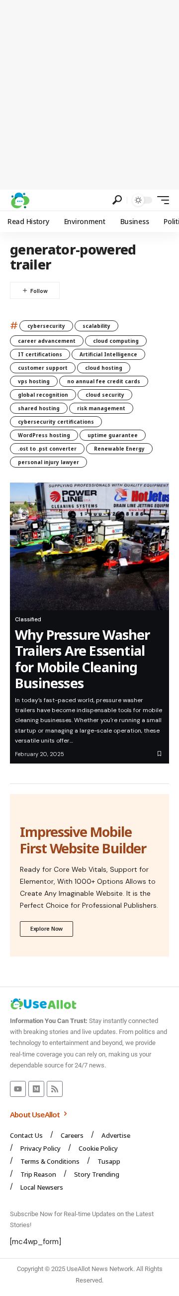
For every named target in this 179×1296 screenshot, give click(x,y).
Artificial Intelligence (108, 354)
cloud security (105, 394)
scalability (96, 325)
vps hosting (34, 381)
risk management (101, 408)
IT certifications (40, 354)
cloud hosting (103, 367)
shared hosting (39, 408)
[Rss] (55, 1089)
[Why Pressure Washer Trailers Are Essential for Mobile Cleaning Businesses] (89, 546)
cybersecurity (46, 325)
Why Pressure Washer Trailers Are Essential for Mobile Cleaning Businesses (82, 658)
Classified (28, 619)
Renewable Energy (119, 448)
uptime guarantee (113, 435)
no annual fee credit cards (103, 381)
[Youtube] (18, 1089)
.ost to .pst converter (47, 448)
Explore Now (46, 928)
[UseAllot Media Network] (20, 200)
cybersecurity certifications (56, 421)
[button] (117, 200)
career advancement (47, 340)
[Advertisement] (89, 95)
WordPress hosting (44, 435)
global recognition (43, 394)
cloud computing (116, 340)
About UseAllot (36, 1114)
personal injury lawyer (48, 462)
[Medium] (36, 1089)
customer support (43, 367)
